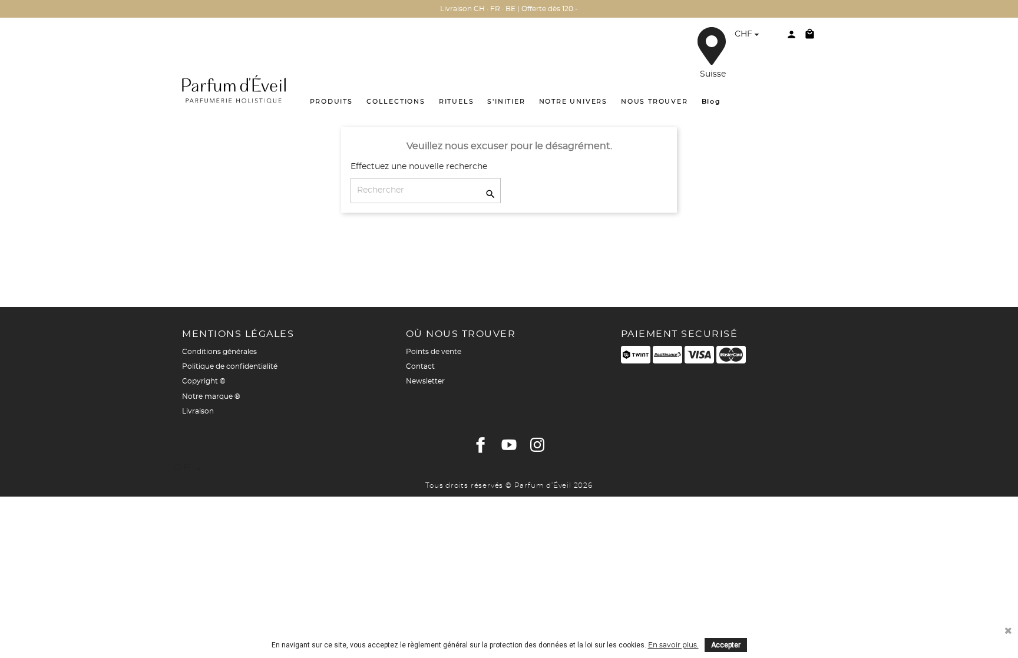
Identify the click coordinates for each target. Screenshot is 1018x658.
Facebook (481, 445)
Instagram (537, 445)
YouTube (509, 445)
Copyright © (204, 381)
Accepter (726, 645)
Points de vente (433, 351)
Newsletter (425, 381)
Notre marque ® (211, 396)
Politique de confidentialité (229, 366)
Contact (420, 366)
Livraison (198, 411)
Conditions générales (219, 351)
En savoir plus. (673, 645)
